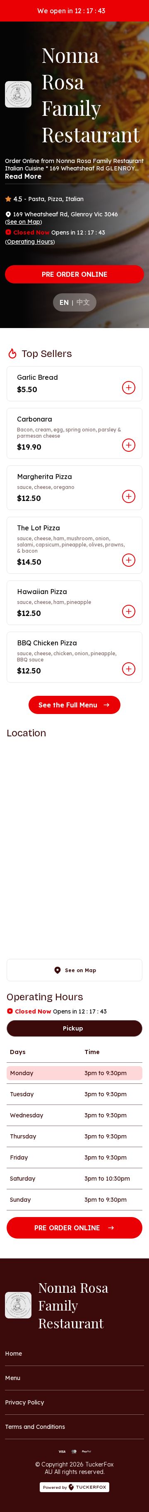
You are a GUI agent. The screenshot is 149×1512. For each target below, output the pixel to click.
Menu (12, 1378)
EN (64, 302)
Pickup (73, 1028)
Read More (23, 176)
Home (13, 1353)
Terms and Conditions (35, 1427)
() (23, 221)
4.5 (17, 199)
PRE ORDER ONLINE (75, 274)
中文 (83, 302)
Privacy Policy (24, 1402)
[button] (74, 383)
